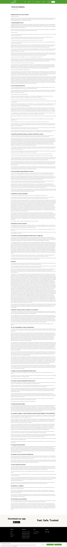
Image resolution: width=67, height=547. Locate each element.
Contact (11, 536)
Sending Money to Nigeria (25, 533)
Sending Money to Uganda (26, 536)
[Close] (66, 544)
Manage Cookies (43, 544)
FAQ (11, 533)
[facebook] (45, 531)
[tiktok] (48, 531)
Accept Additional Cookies (58, 544)
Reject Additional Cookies (50, 544)
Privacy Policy (35, 533)
